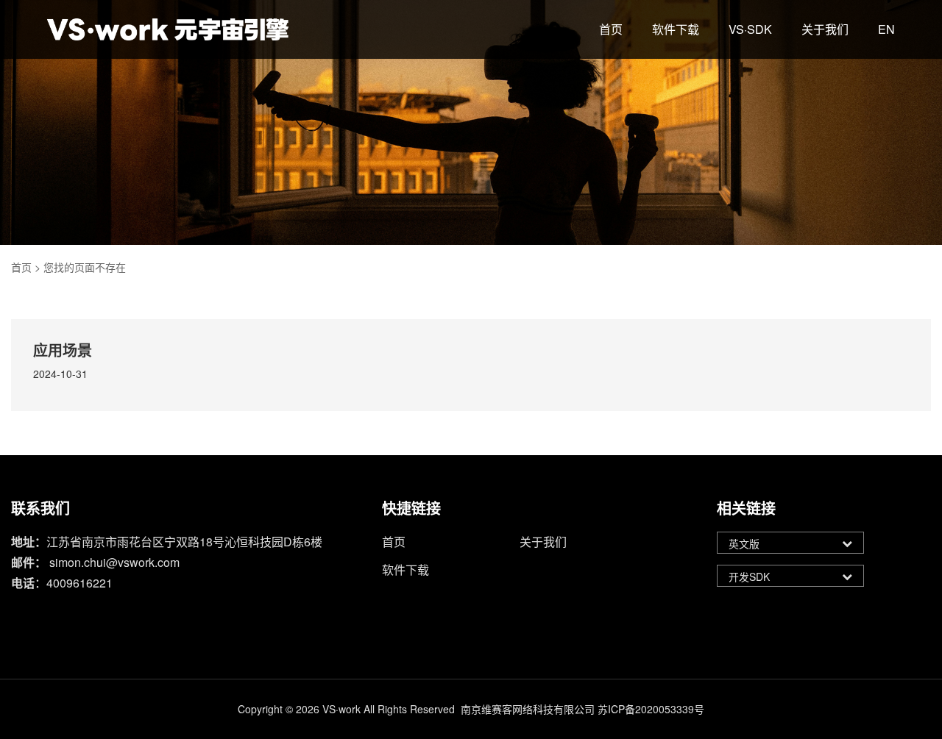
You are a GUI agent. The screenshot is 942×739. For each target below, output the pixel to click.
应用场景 (62, 349)
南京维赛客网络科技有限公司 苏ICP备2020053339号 (582, 708)
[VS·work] (167, 29)
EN (886, 29)
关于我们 (825, 29)
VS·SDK (750, 29)
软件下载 (675, 29)
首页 (611, 29)
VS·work (341, 708)
